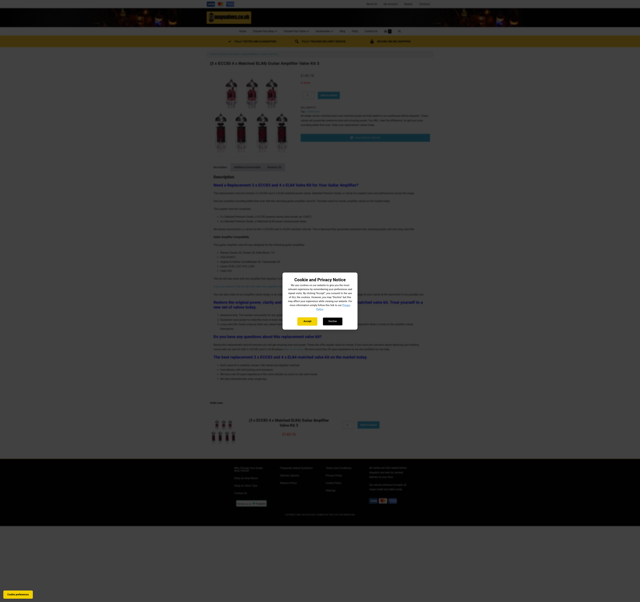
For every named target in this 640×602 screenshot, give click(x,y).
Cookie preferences (18, 594)
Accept (307, 321)
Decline (332, 321)
